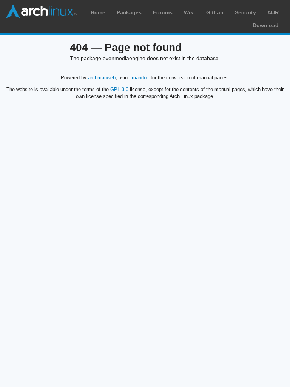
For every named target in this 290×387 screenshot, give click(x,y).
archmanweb (102, 77)
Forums (163, 12)
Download (266, 25)
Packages (129, 12)
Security (245, 12)
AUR (273, 12)
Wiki (189, 12)
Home (98, 12)
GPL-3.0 (119, 89)
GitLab (215, 12)
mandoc (140, 77)
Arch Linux (41, 11)
